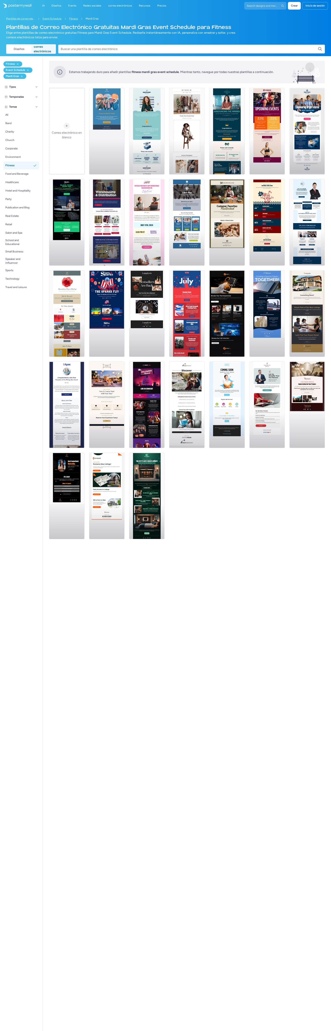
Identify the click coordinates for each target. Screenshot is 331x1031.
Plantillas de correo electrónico (20, 18)
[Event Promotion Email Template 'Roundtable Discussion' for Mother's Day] (147, 222)
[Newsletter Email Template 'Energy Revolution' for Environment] (267, 313)
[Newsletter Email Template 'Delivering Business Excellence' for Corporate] (307, 222)
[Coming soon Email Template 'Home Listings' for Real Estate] (107, 496)
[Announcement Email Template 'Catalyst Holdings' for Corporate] (227, 131)
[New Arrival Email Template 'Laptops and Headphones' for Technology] (227, 313)
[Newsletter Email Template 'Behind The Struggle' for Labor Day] (187, 222)
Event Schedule (52, 18)
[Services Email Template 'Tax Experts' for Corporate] (267, 404)
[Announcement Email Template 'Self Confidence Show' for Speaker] (66, 496)
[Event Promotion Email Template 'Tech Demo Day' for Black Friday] (66, 222)
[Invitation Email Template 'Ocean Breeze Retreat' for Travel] (187, 404)
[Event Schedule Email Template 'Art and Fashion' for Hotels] (147, 496)
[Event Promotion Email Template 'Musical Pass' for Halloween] (147, 404)
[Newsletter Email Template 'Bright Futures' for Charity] (307, 131)
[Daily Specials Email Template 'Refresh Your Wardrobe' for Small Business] (187, 131)
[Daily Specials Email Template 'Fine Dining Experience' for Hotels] (107, 404)
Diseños (19, 49)
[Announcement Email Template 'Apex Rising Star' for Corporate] (66, 404)
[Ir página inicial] (15, 6)
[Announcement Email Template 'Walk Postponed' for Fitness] (107, 131)
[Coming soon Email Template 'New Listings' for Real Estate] (307, 313)
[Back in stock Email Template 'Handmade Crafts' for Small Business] (147, 313)
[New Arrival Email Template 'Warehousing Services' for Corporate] (107, 222)
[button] (36, 86)
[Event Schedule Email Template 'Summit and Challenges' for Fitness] (267, 131)
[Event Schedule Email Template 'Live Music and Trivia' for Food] (267, 222)
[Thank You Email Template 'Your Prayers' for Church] (307, 404)
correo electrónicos (42, 49)
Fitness (73, 18)
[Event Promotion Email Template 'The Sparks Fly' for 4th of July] (107, 313)
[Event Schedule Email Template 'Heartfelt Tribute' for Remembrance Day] (66, 313)
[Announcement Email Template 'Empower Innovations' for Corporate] (147, 131)
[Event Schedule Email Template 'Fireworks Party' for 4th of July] (187, 313)
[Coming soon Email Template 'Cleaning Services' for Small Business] (227, 404)
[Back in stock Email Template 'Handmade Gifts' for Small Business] (227, 222)
